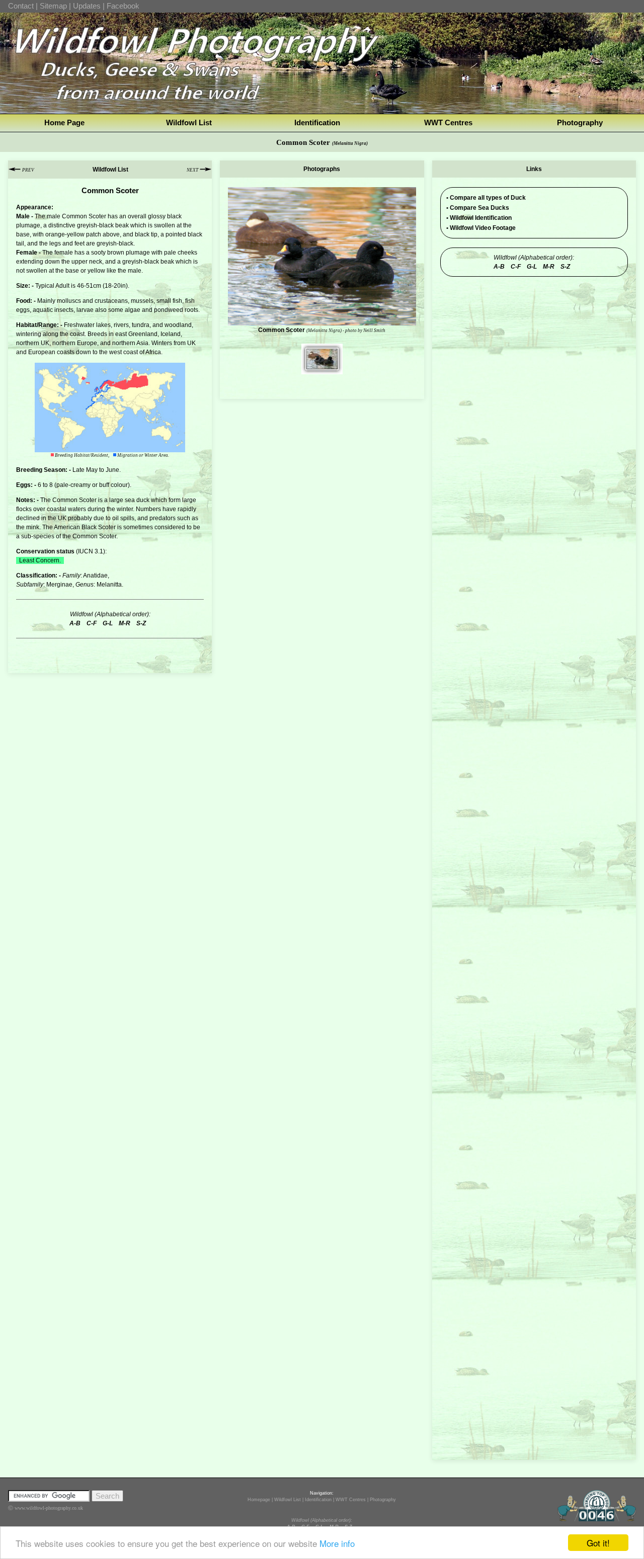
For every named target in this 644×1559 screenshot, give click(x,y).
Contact (21, 6)
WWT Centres (448, 122)
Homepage (259, 1499)
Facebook (123, 6)
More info (337, 1543)
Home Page (64, 122)
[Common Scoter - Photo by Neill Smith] (322, 369)
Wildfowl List (189, 122)
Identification (317, 122)
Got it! (598, 1542)
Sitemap (53, 6)
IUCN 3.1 (90, 551)
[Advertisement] (533, 345)
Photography (580, 122)
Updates (87, 6)
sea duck (137, 500)
